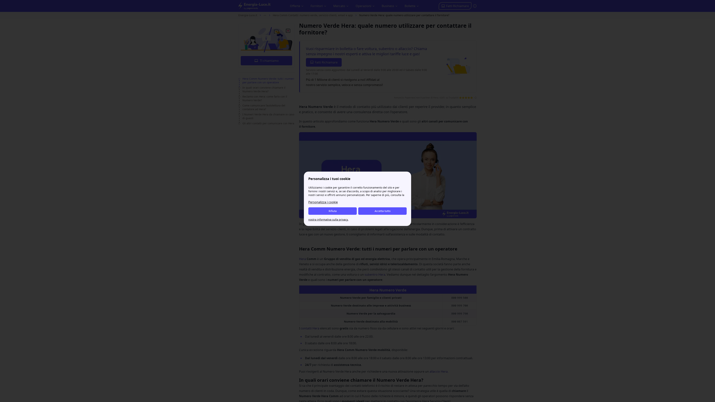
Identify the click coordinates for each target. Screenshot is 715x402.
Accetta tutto (382, 211)
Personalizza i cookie (323, 202)
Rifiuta (333, 211)
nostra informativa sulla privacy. (328, 219)
